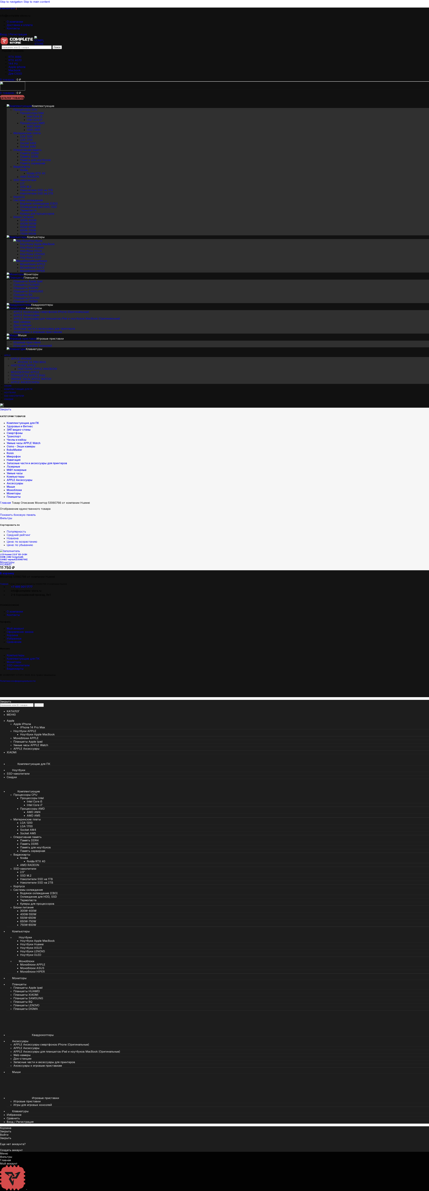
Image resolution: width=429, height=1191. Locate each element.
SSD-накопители (24, 180)
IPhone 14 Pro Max (32, 362)
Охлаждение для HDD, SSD (38, 207)
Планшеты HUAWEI (26, 284)
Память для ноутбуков (35, 160)
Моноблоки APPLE (32, 264)
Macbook (14, 70)
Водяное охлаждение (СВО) (39, 203)
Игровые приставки (27, 342)
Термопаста (28, 210)
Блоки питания (23, 217)
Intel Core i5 (34, 116)
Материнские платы (27, 133)
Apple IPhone (21, 358)
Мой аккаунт (15, 628)
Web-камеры (21, 322)
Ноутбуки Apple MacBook (37, 244)
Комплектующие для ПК (23, 423)
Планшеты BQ (22, 294)
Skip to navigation (11, 1)
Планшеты (14, 496)
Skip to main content (36, 1)
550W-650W (28, 227)
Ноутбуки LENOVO (32, 254)
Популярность (16, 531)
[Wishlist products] (2, 406)
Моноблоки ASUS (32, 267)
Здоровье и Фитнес (20, 426)
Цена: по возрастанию (22, 541)
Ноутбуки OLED (30, 257)
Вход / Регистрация (20, 1121)
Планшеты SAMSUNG (28, 291)
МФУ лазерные (16, 470)
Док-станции (22, 325)
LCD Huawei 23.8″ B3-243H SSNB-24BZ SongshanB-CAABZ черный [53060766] (13, 557)
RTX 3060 (14, 57)
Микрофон (14, 456)
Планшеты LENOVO (26, 298)
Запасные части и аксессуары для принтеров (44, 328)
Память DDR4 (29, 153)
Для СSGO (15, 73)
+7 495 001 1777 (22, 586)
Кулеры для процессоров (37, 213)
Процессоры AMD (32, 123)
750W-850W (28, 233)
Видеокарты (21, 166)
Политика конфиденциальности (18, 681)
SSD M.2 (25, 186)
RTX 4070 (15, 60)
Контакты (13, 615)
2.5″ (22, 183)
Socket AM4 (28, 143)
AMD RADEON (29, 176)
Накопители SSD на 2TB (36, 193)
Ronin (10, 453)
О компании (15, 611)
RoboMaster (14, 449)
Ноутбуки (35, 240)
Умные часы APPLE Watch (31, 379)
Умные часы (15, 473)
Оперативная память (27, 150)
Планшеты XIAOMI (25, 288)
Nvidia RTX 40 (36, 173)
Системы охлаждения (28, 200)
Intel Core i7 (34, 119)
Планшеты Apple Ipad (27, 281)
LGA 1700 (26, 139)
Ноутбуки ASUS (31, 250)
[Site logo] (17, 43)
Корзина (12, 635)
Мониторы (14, 493)
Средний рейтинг (18, 535)
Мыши (11, 486)
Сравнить (13, 1118)
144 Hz (13, 63)
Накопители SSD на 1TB (36, 190)
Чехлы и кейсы (16, 439)
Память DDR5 (29, 156)
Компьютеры (15, 476)
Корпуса (19, 196)
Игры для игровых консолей (32, 345)
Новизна (12, 538)
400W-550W (28, 223)
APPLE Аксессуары (26, 315)
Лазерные (13, 466)
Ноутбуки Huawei (32, 247)
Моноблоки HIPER (32, 271)
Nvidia (24, 170)
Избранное (14, 638)
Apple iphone (16, 67)
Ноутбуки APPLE (23, 365)
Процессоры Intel (32, 113)
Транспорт (14, 436)
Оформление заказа (20, 631)
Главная (6, 502)
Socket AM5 (28, 146)
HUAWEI (5, 564)
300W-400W (28, 220)
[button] (7, 573)
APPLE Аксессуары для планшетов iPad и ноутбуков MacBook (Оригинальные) (66, 318)
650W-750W (28, 230)
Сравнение (14, 642)
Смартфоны (15, 433)
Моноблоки (39, 261)
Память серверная (32, 163)
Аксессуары (15, 483)
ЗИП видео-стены (18, 429)
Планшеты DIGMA (25, 301)
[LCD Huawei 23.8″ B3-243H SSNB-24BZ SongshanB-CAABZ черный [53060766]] (10, 551)
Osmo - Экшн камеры (21, 446)
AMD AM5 (33, 129)
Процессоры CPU (25, 109)
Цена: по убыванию (20, 545)
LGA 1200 (26, 136)
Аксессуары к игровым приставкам (37, 332)
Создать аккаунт (11, 1150)
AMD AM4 (34, 126)
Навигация (13, 459)
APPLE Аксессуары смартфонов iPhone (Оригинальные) (51, 311)
